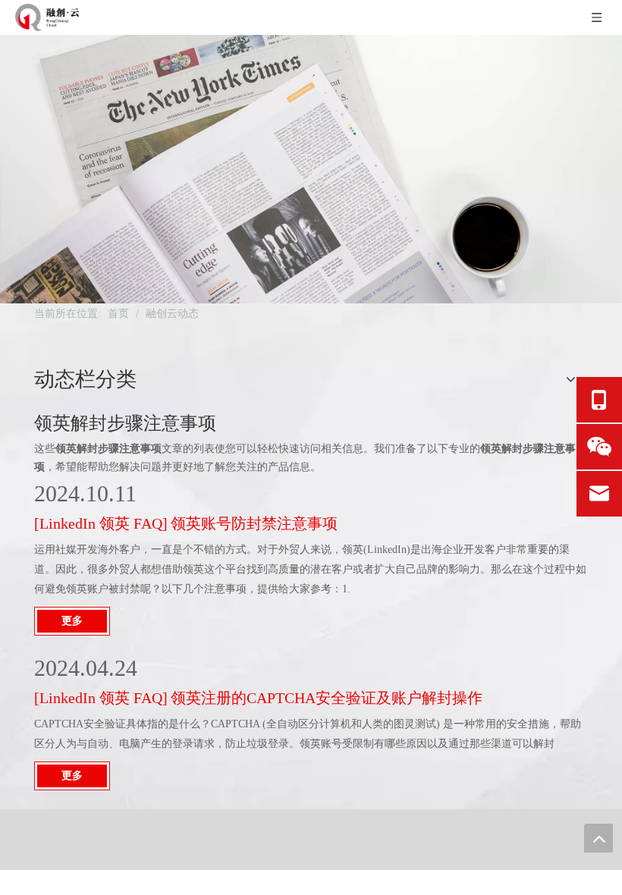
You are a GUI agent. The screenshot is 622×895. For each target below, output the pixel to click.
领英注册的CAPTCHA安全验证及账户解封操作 (326, 697)
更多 (72, 620)
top (598, 838)
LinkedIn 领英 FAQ (101, 523)
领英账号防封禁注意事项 (254, 523)
